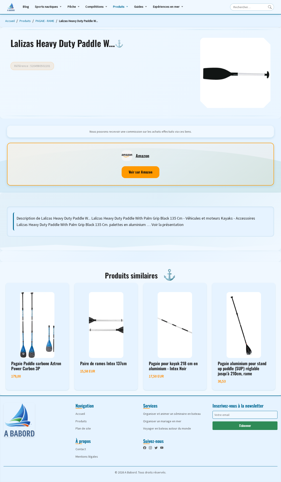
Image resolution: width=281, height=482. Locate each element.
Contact (81, 449)
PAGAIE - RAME (45, 21)
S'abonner (245, 425)
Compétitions (94, 7)
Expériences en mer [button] (166, 7)
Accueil (10, 21)
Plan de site (83, 428)
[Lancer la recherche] (269, 7)
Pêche (72, 7)
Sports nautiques (46, 7)
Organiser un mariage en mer (162, 421)
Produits (118, 7)
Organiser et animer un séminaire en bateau (172, 414)
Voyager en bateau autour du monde (167, 428)
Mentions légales (87, 457)
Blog (26, 7)
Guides (139, 7)
